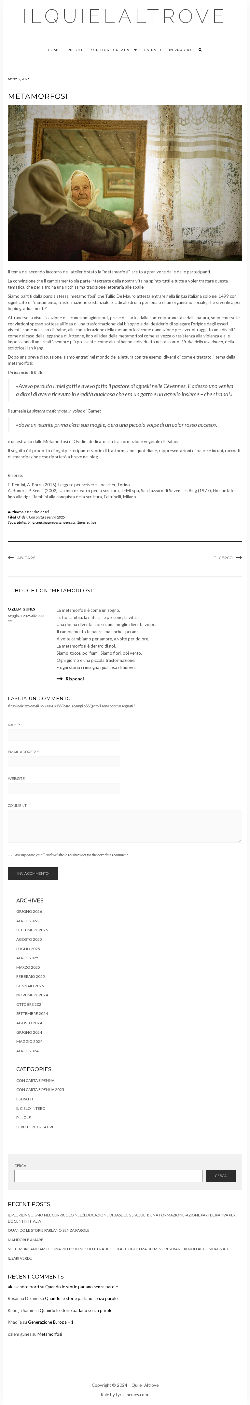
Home (54, 50)
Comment (17, 805)
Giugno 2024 (29, 1032)
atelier (21, 522)
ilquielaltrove (125, 16)
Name (14, 725)
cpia (38, 522)
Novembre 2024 (32, 994)
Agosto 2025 (29, 939)
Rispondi (75, 678)
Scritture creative (112, 50)
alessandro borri (35, 512)
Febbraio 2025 (30, 976)
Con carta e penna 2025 (47, 517)
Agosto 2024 (29, 1022)
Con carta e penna (35, 1080)
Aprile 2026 (27, 920)
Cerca (20, 1165)
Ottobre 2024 (30, 1004)
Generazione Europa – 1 (51, 1322)
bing (31, 522)
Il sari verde (20, 1258)
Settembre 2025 (32, 929)
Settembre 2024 (32, 1013)
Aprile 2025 (27, 957)
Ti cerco (223, 558)
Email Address (23, 752)
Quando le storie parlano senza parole (49, 1230)
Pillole (75, 50)
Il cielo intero (31, 1108)
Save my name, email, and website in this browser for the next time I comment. (71, 855)
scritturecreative (83, 522)
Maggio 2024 (29, 1041)
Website (16, 778)
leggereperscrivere (56, 522)
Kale (105, 1394)
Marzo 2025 (28, 967)
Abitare (26, 558)
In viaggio (180, 50)
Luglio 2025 (28, 948)
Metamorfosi (49, 1334)
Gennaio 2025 (30, 985)
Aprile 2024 (27, 1050)
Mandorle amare (25, 1239)
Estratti (152, 50)
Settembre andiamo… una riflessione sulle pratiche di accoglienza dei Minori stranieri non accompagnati (118, 1248)
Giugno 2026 (29, 911)
